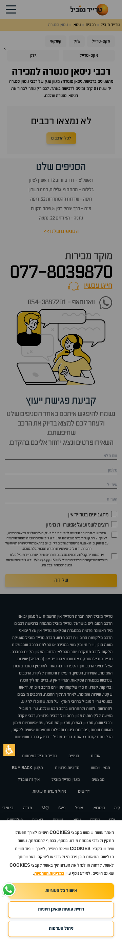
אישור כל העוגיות (61, 890)
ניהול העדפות (61, 928)
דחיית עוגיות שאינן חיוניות (61, 909)
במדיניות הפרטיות (49, 873)
